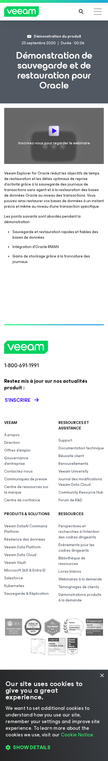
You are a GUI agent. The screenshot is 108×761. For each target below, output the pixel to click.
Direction (12, 442)
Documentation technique (81, 448)
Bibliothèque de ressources (71, 561)
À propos (12, 435)
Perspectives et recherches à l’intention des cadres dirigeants (78, 531)
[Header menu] (98, 12)
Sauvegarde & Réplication (26, 593)
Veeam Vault (15, 562)
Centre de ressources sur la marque (26, 490)
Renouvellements (73, 463)
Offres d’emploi (17, 450)
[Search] (81, 12)
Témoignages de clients (78, 587)
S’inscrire (17, 400)
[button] (54, 747)
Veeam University (73, 471)
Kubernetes (14, 586)
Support (65, 440)
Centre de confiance (22, 500)
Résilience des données (24, 539)
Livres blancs (69, 571)
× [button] (102, 676)
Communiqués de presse (25, 479)
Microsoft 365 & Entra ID (25, 570)
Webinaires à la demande (80, 579)
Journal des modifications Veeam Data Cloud (80, 482)
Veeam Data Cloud (20, 555)
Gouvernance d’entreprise (16, 461)
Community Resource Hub (80, 492)
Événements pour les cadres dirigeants (76, 548)
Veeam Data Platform (22, 547)
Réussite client (71, 456)
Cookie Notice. (77, 735)
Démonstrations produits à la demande (79, 597)
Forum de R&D (70, 500)
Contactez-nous (18, 471)
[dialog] (54, 715)
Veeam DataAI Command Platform (25, 529)
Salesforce (13, 578)
